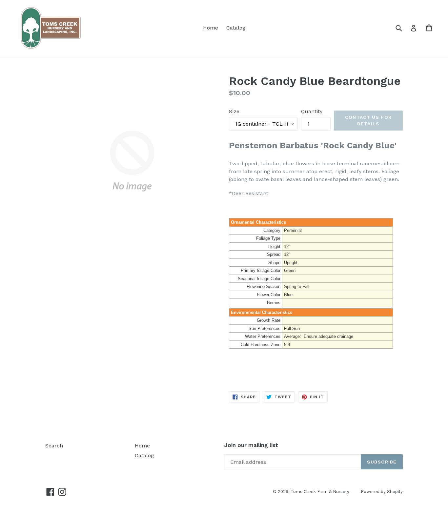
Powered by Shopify (382, 491)
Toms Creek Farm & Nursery (320, 491)
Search (54, 445)
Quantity (311, 111)
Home (210, 28)
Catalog (235, 28)
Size (234, 111)
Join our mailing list (251, 445)
